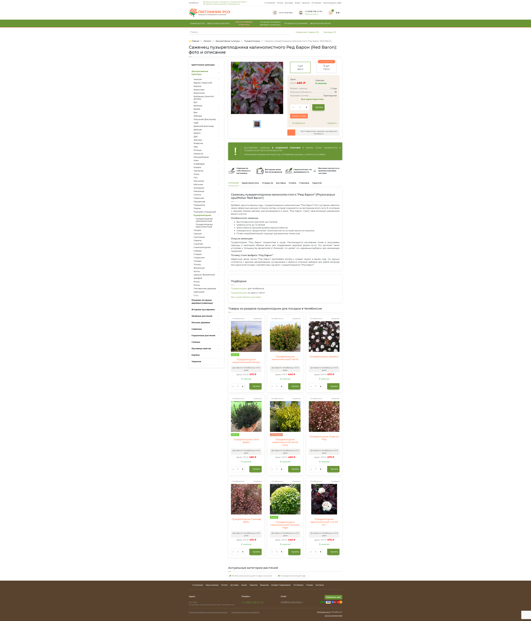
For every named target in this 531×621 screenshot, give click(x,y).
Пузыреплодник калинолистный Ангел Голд (285, 442)
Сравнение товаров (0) (307, 32)
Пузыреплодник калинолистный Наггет (285, 358)
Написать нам (333, 597)
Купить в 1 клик (299, 116)
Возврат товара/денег (281, 585)
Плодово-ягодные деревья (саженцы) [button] (270, 23)
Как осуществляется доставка (246, 297)
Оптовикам (316, 3)
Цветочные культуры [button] (218, 23)
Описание (233, 183)
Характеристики (250, 183)
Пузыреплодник (239, 288)
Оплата (280, 3)
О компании (269, 3)
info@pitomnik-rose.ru (291, 602)
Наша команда (212, 585)
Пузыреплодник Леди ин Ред (324, 438)
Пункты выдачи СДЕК (332, 3)
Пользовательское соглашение (245, 612)
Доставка (289, 3)
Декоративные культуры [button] (244, 23)
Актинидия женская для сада (292, 576)
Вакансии (264, 585)
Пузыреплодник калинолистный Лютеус (246, 361)
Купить (319, 107)
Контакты (320, 585)
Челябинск (194, 3)
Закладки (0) (329, 32)
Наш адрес (193, 602)
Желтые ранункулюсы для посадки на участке (252, 576)
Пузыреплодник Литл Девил (246, 441)
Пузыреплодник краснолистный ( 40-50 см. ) (324, 522)
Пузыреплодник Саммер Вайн (246, 520)
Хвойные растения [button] (320, 23)
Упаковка (304, 183)
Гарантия (306, 3)
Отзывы (309, 585)
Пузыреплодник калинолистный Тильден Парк (285, 525)
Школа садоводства (333, 616)
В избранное (298, 123)
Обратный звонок (311, 14)
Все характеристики (312, 99)
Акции (297, 3)
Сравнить (332, 123)
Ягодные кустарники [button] (296, 23)
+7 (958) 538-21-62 (252, 602)
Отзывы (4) (267, 183)
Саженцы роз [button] (197, 23)
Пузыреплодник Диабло (324, 356)
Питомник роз (323, 612)
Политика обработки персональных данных (208, 612)
